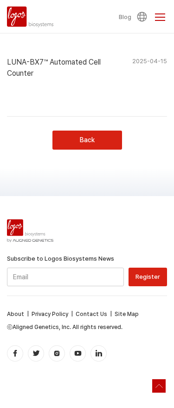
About (15, 314)
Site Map (127, 314)
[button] (143, 17)
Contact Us (91, 314)
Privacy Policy (50, 314)
